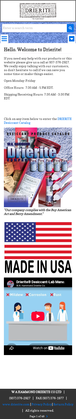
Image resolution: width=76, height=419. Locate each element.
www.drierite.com (16, 404)
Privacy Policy (42, 404)
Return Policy (63, 404)
